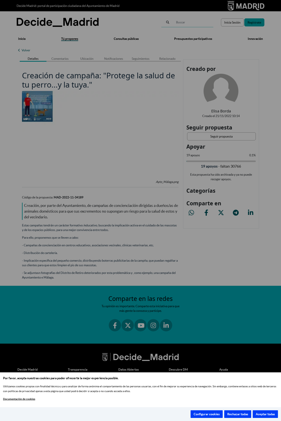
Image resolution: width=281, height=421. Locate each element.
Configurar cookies (207, 414)
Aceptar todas (265, 414)
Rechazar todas (237, 414)
